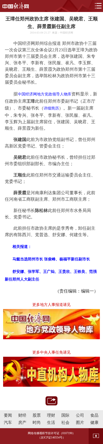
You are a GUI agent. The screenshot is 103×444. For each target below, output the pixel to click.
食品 (94, 415)
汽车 (8, 422)
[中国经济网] (15, 6)
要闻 (8, 415)
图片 (80, 422)
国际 (65, 415)
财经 (22, 415)
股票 (37, 415)
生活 (51, 422)
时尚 (37, 422)
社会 (65, 422)
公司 (80, 415)
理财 (51, 415)
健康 (94, 422)
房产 (22, 422)
